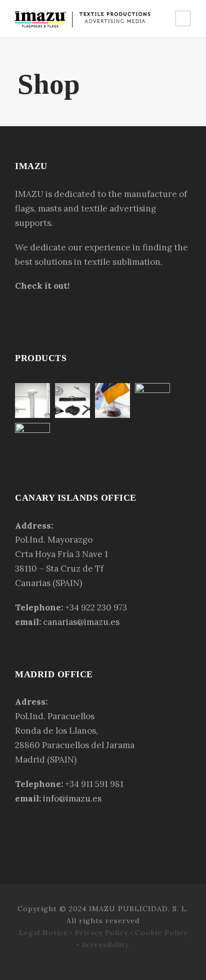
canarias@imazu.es (81, 621)
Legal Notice (44, 932)
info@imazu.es (72, 798)
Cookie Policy (161, 932)
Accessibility (105, 944)
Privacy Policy (101, 932)
